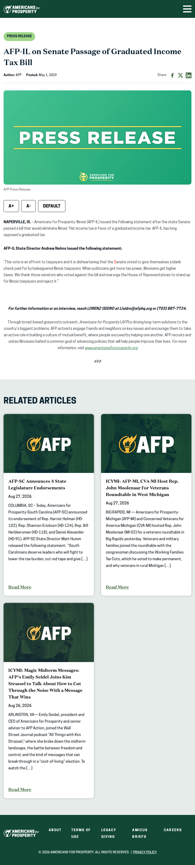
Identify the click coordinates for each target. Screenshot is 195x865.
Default (51, 206)
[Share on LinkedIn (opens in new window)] (188, 75)
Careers (173, 830)
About (55, 830)
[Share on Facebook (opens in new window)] (172, 75)
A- (28, 206)
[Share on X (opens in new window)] (180, 75)
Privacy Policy (145, 852)
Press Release (19, 36)
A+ (11, 206)
